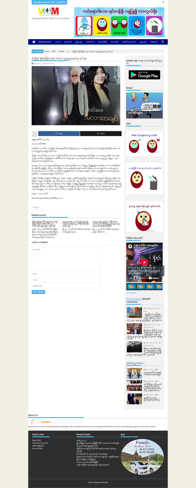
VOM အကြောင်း (38, 446)
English (154, 42)
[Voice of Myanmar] (34, 41)
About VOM (36, 440)
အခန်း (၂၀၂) (81, 440)
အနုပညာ (36, 207)
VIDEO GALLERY (134, 238)
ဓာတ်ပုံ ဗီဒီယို (102, 42)
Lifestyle (90, 42)
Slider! (129, 88)
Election (114, 42)
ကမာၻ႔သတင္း (135, 363)
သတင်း (58, 42)
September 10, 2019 (152, 343)
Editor (145, 311)
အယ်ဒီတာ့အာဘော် (129, 42)
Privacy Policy (37, 448)
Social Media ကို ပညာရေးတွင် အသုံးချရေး (91, 454)
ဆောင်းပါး (68, 42)
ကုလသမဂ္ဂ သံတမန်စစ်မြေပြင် (87, 462)
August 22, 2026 (135, 267)
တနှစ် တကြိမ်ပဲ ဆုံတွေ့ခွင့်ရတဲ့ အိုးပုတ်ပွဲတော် (92, 465)
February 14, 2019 (151, 324)
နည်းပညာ (79, 42)
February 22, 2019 (151, 308)
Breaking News (45, 42)
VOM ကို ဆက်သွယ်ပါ (40, 443)
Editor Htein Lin (49, 64)
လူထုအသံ (143, 42)
